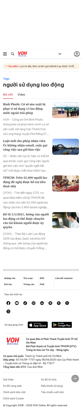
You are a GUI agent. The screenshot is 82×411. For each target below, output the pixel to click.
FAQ (42, 284)
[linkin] (42, 303)
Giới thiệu (8, 379)
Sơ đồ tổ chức (49, 379)
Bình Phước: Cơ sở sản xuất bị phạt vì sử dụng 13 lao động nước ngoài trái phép (24, 108)
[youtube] (17, 303)
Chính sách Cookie (13, 398)
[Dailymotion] (8, 312)
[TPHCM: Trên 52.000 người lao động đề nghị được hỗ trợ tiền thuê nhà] (65, 183)
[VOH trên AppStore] (38, 325)
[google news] (50, 303)
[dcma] (59, 303)
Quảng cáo (9, 278)
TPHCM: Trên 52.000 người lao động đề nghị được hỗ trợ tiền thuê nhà (25, 181)
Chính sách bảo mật (14, 392)
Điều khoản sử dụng (52, 385)
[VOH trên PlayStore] (62, 325)
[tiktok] (25, 303)
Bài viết (8, 94)
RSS (42, 278)
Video (21, 94)
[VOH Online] (22, 54)
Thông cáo (28, 284)
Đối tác (8, 284)
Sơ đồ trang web (12, 385)
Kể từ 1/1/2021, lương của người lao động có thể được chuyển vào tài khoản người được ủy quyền (26, 220)
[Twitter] (67, 303)
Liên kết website (64, 278)
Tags (6, 78)
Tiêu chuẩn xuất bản (52, 392)
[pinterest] (33, 303)
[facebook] (8, 303)
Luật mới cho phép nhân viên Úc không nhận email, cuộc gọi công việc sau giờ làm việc (25, 145)
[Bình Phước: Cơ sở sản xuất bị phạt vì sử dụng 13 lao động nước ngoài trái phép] (65, 110)
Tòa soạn (28, 278)
